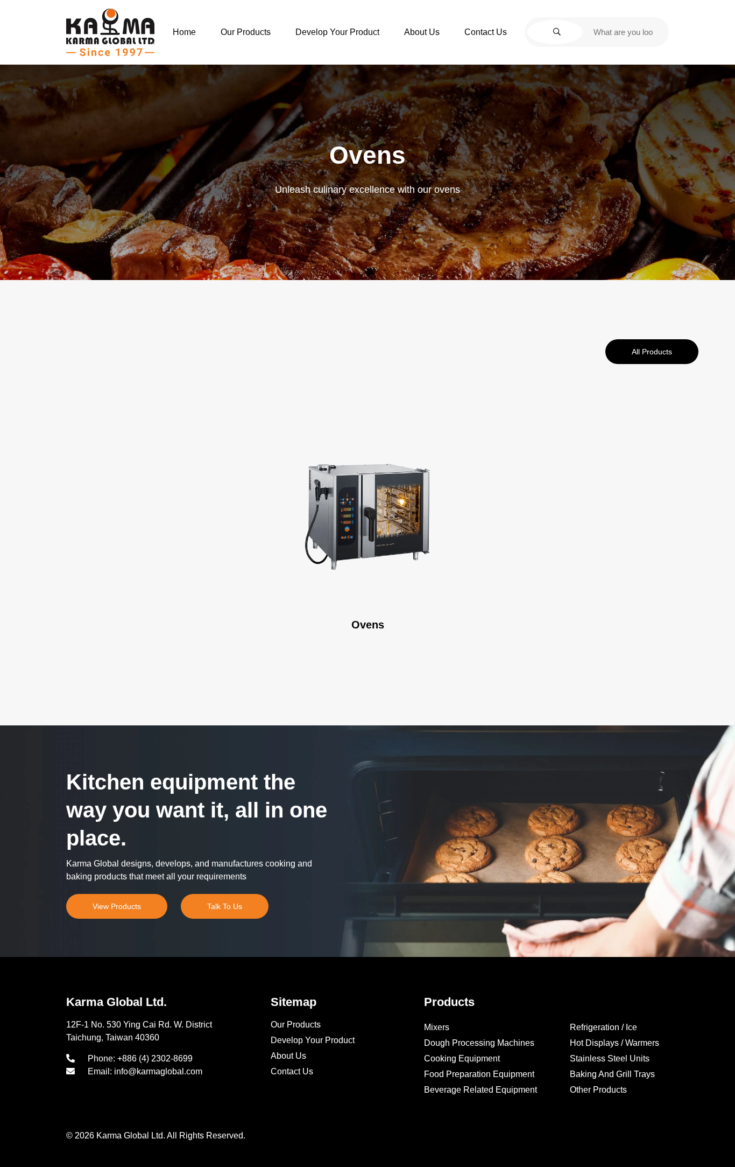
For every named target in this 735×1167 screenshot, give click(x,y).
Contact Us (485, 32)
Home (184, 32)
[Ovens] (367, 516)
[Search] (555, 32)
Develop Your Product (337, 32)
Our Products (246, 32)
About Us (422, 32)
